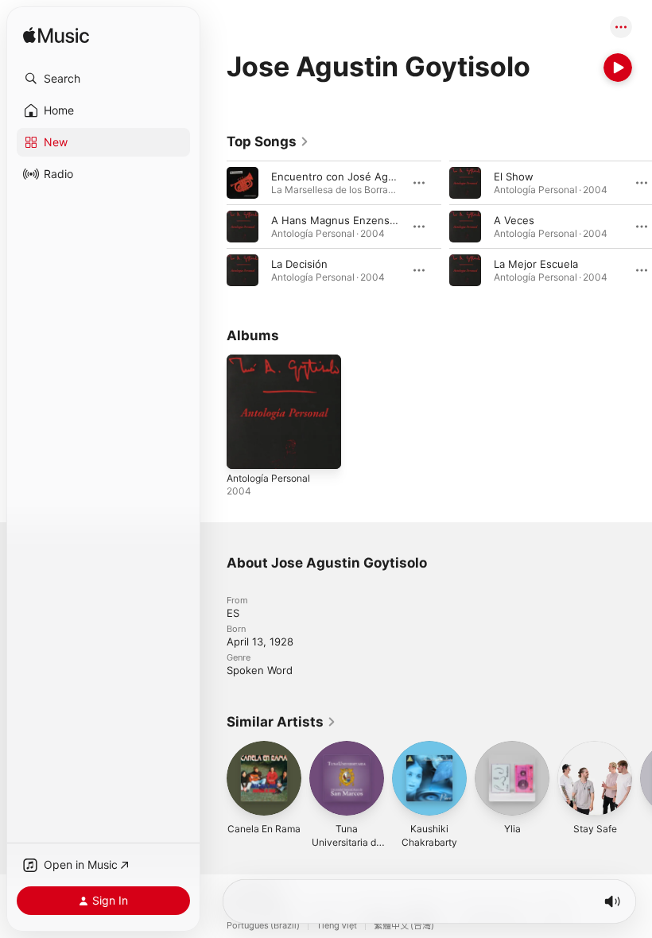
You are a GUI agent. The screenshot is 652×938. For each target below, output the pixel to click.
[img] (56, 36)
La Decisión (299, 264)
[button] (103, 78)
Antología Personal (268, 478)
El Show (514, 176)
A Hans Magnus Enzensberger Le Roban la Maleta (395, 220)
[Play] (617, 67)
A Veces (514, 220)
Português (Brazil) (263, 925)
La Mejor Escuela (536, 264)
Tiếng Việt (336, 925)
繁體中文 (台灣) (404, 925)
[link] (268, 141)
